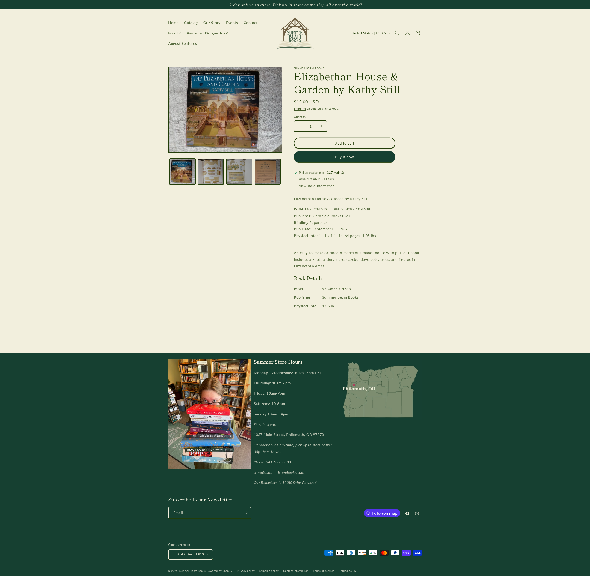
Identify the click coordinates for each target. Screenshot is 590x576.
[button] (397, 33)
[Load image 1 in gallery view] (182, 172)
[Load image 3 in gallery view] (239, 172)
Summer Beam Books (192, 570)
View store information (316, 186)
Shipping (300, 108)
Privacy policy (246, 570)
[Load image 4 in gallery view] (268, 172)
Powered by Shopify (219, 570)
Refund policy (347, 570)
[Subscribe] (246, 512)
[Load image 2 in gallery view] (211, 172)
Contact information (295, 570)
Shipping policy (269, 570)
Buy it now (344, 157)
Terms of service (323, 570)
